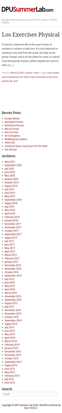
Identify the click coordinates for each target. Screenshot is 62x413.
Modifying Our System (16, 139)
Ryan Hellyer (30, 408)
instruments (41, 77)
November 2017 (13, 227)
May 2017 (10, 248)
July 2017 (9, 241)
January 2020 (11, 179)
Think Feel (10, 142)
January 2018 (11, 220)
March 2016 (11, 293)
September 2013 (13, 362)
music (55, 77)
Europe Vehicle (12, 118)
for (21, 77)
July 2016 (9, 279)
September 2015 (13, 299)
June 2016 (10, 282)
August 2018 (11, 203)
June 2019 (10, 192)
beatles (56, 73)
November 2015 (13, 296)
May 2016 (10, 286)
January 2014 (11, 348)
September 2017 (13, 234)
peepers (5, 81)
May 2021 (10, 161)
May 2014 (10, 334)
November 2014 (13, 313)
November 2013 (13, 355)
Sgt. (11, 81)
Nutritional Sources (14, 125)
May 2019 (10, 196)
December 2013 (13, 351)
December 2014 (13, 310)
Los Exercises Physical (31, 34)
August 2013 (11, 365)
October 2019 (12, 182)
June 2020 (10, 172)
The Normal (11, 149)
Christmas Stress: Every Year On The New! (26, 146)
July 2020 (9, 168)
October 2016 (12, 272)
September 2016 (13, 275)
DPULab (27, 9)
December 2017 (13, 224)
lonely (49, 77)
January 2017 (11, 261)
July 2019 (9, 189)
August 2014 (11, 324)
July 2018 (9, 206)
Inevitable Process (14, 122)
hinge (32, 77)
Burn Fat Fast (11, 132)
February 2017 (12, 258)
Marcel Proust (12, 129)
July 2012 (9, 379)
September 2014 (13, 320)
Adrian (29, 73)
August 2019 (11, 186)
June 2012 (10, 382)
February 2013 (12, 375)
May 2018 (10, 210)
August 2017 (11, 237)
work (16, 81)
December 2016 (13, 265)
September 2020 (13, 165)
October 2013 (12, 358)
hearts (26, 77)
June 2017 (10, 244)
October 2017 (12, 230)
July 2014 (9, 327)
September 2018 (13, 199)
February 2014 (12, 344)
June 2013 (10, 368)
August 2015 (11, 303)
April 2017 (10, 251)
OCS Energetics (12, 135)
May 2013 (10, 372)
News (36, 73)
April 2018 (10, 213)
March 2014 (11, 341)
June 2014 (10, 330)
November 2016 (13, 268)
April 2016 (10, 289)
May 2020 (10, 175)
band (50, 73)
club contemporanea (11, 77)
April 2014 (10, 337)
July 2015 (9, 306)
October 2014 (12, 317)
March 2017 (11, 255)
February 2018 (12, 217)
